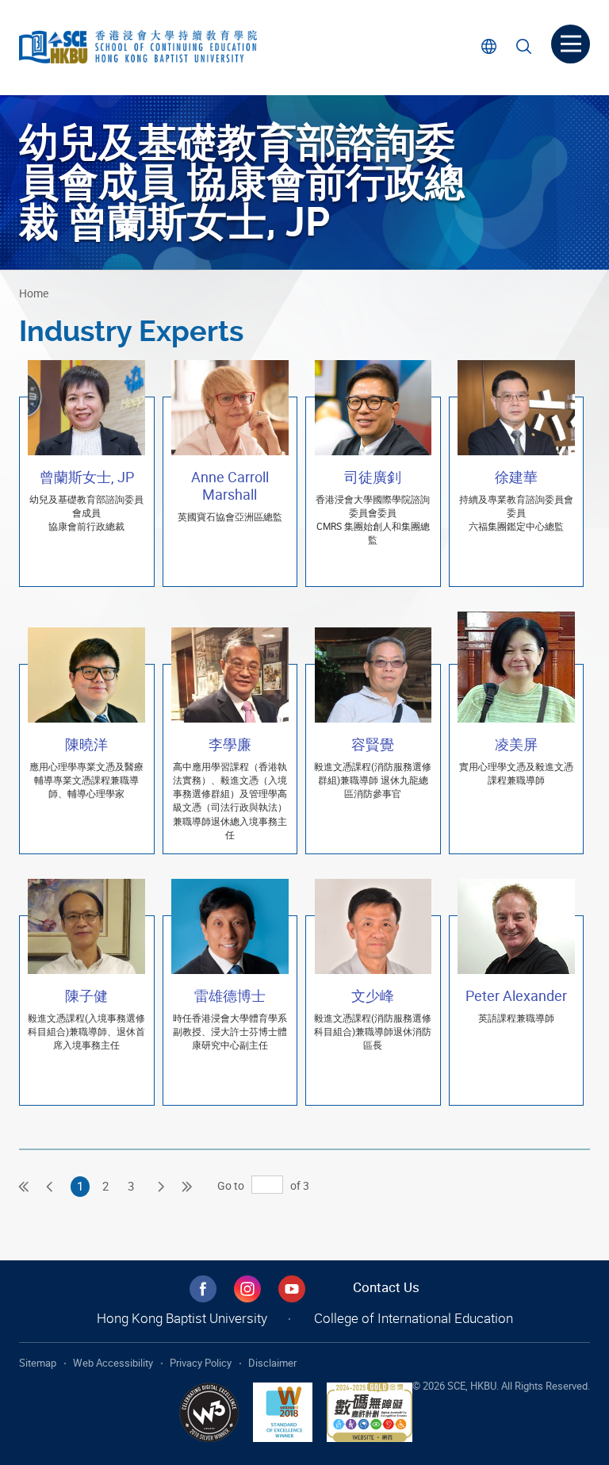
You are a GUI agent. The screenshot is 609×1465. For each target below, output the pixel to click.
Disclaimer (272, 1363)
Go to (230, 1185)
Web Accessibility (113, 1363)
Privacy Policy (201, 1363)
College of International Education (413, 1318)
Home (33, 293)
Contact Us (386, 1287)
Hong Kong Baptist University (182, 1318)
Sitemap (37, 1363)
